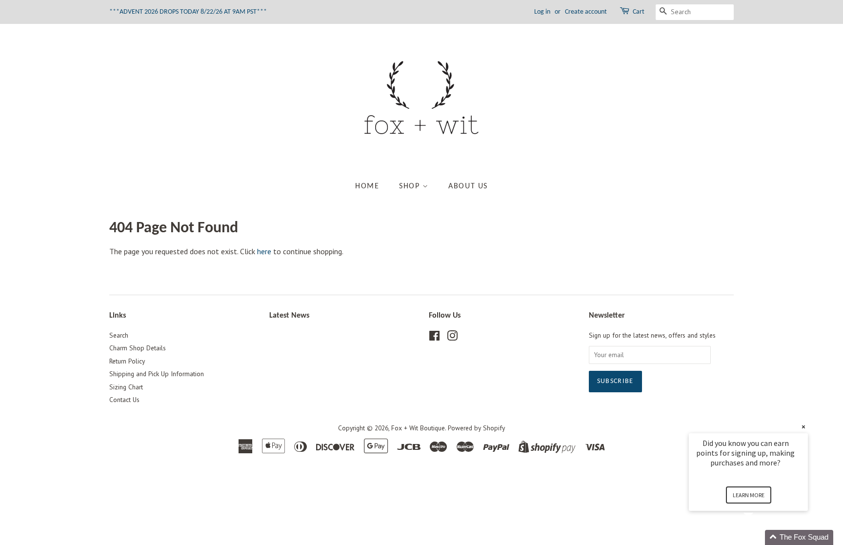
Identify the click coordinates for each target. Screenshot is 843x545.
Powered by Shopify (476, 428)
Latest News (289, 316)
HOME (367, 186)
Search (118, 335)
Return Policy (127, 361)
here (264, 251)
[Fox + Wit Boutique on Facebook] (434, 337)
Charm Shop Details (137, 347)
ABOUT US (468, 186)
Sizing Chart (126, 387)
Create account (586, 12)
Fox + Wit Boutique (418, 428)
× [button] (803, 426)
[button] (760, 537)
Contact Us (124, 399)
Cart (638, 12)
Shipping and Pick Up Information (156, 373)
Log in (542, 12)
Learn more (748, 495)
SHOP (410, 186)
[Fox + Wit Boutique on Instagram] (452, 337)
